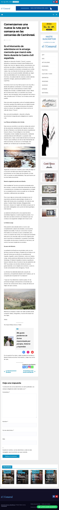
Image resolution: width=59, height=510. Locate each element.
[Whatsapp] (32, 367)
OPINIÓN (44, 89)
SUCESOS (45, 85)
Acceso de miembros (35, 507)
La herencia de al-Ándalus (11, 371)
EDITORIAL (45, 92)
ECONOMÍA (45, 66)
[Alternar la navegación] (56, 14)
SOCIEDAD (45, 81)
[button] (53, 14)
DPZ (43, 58)
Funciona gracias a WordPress (8, 504)
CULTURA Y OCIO (47, 73)
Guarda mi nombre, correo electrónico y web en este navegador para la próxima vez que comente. (17, 451)
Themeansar (4, 506)
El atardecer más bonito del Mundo (28, 371)
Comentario (6, 392)
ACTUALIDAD (46, 62)
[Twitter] (26, 367)
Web (4, 439)
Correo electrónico (8, 430)
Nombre (5, 421)
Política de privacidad (35, 504)
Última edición (7, 472)
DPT (43, 55)
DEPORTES (45, 77)
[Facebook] (24, 367)
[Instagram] (29, 367)
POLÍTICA (45, 70)
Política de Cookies (46, 504)
